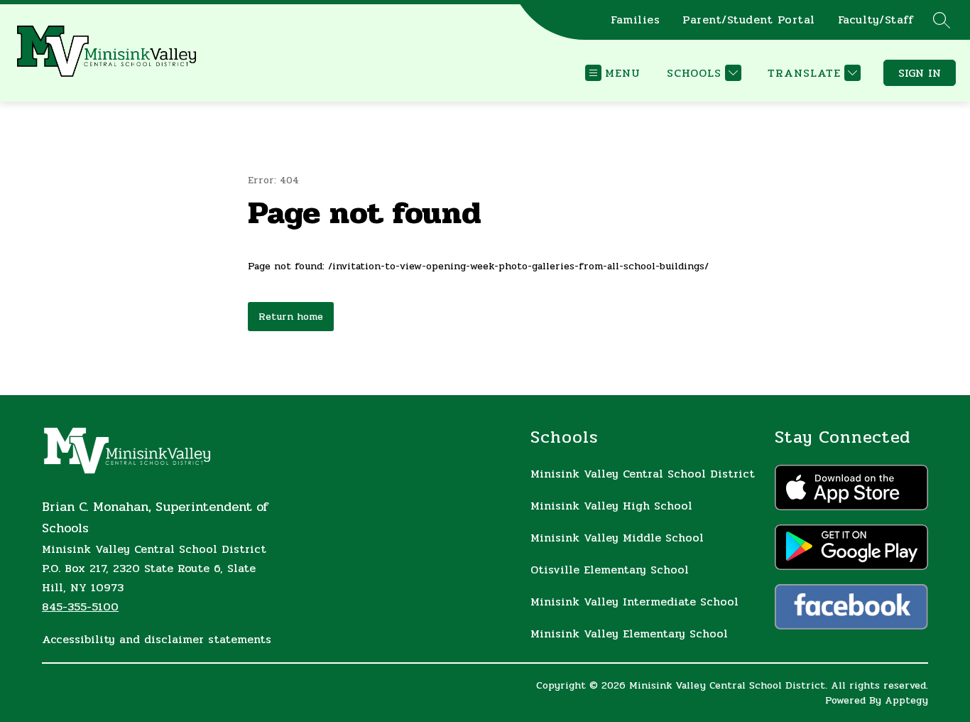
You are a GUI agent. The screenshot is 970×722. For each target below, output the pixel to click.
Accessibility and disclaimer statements (156, 639)
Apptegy (906, 700)
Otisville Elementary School (609, 569)
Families (635, 19)
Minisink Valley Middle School (617, 537)
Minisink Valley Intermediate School (634, 601)
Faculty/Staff (876, 19)
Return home (290, 316)
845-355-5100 (80, 606)
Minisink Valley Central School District (642, 474)
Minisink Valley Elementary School (629, 633)
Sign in (919, 73)
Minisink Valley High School (611, 505)
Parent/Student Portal (748, 19)
